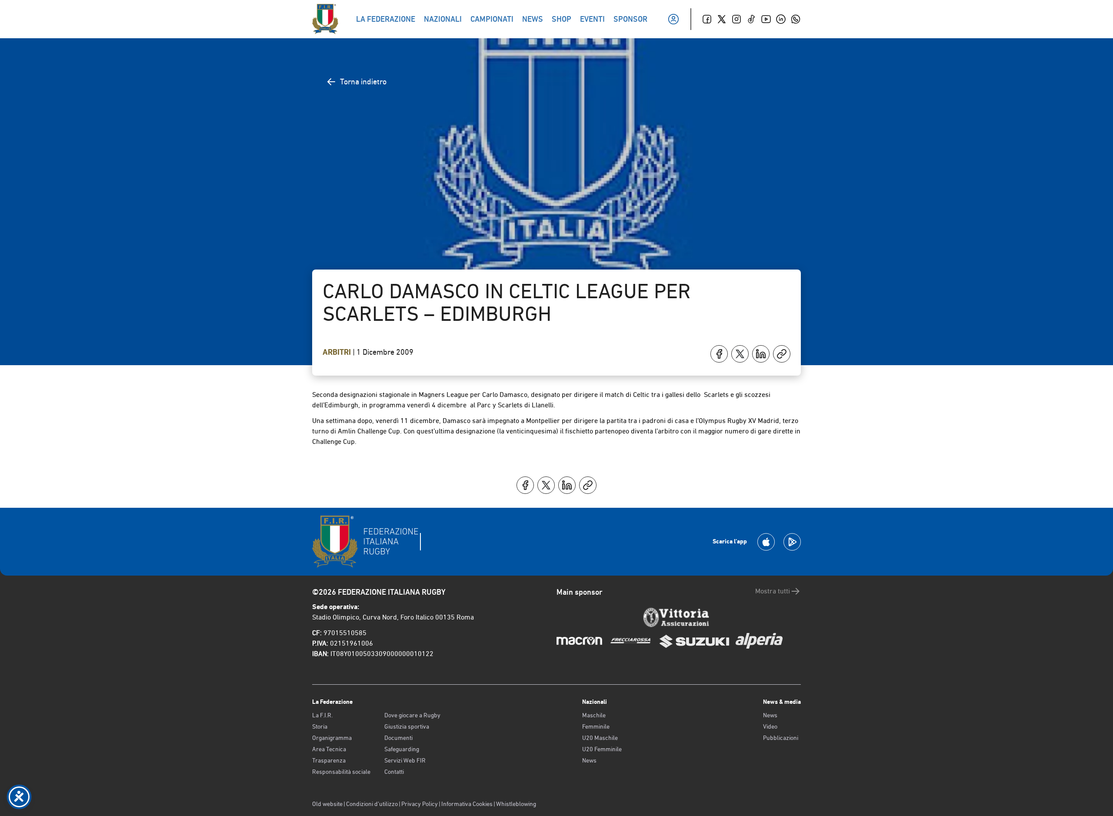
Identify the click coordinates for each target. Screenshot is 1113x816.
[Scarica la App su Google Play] (792, 542)
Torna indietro (363, 81)
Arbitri (338, 352)
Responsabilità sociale (341, 771)
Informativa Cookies (467, 803)
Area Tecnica (329, 749)
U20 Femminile (602, 749)
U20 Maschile (600, 737)
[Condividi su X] (740, 354)
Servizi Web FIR (405, 760)
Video (770, 726)
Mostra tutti (772, 591)
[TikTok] (751, 19)
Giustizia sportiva (406, 726)
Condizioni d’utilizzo (372, 803)
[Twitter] (721, 19)
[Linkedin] (781, 19)
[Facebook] (707, 19)
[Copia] (781, 354)
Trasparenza (329, 760)
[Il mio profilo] (673, 19)
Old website (327, 803)
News (589, 760)
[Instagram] (736, 19)
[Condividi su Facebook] (719, 354)
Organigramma (332, 737)
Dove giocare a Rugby (412, 715)
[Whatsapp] (795, 19)
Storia (319, 726)
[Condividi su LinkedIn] (761, 354)
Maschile (594, 715)
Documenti (398, 737)
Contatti (394, 771)
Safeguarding (401, 749)
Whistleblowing (516, 803)
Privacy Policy (419, 803)
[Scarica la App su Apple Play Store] (766, 542)
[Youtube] (766, 19)
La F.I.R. (322, 715)
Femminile (596, 726)
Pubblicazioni (780, 737)
